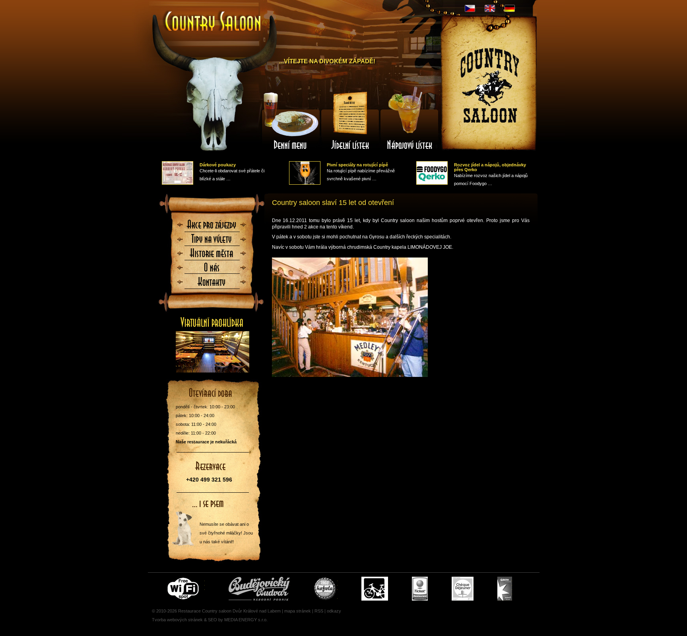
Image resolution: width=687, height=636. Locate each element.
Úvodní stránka (209, 15)
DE (510, 8)
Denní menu (290, 120)
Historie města (212, 255)
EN (490, 8)
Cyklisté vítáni (374, 589)
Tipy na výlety (212, 241)
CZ (470, 8)
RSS (318, 611)
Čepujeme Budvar (259, 589)
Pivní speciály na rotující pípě (357, 164)
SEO (212, 619)
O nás (212, 270)
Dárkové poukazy (218, 164)
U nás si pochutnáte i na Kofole (326, 589)
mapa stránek (297, 611)
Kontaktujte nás (212, 284)
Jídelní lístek (350, 120)
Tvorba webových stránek (177, 619)
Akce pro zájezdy (212, 227)
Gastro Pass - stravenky (504, 589)
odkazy (334, 611)
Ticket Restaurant (420, 589)
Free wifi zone (184, 589)
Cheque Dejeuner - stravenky (463, 589)
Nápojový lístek (410, 120)
